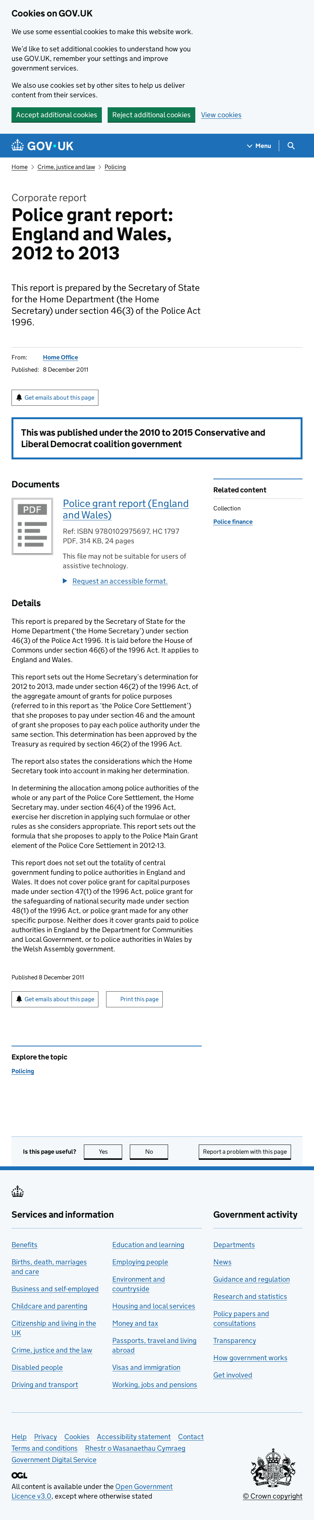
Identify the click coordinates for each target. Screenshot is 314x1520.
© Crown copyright (273, 1496)
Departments (234, 1244)
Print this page (139, 999)
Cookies (77, 1436)
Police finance (233, 521)
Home (19, 167)
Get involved (232, 1375)
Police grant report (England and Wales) (126, 509)
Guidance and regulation (251, 1279)
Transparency (234, 1340)
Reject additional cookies (151, 114)
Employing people (140, 1262)
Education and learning (148, 1244)
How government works (250, 1357)
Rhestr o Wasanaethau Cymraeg (135, 1448)
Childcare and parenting (49, 1306)
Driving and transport (44, 1384)
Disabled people (37, 1367)
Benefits (24, 1244)
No (156, 1151)
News (222, 1262)
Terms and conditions (44, 1448)
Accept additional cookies (56, 114)
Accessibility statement (134, 1436)
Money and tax (135, 1323)
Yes (110, 1151)
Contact (191, 1436)
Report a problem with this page (245, 1151)
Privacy (45, 1436)
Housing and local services (153, 1306)
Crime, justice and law (66, 167)
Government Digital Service (53, 1459)
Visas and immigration (146, 1367)
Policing (115, 167)
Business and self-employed (55, 1288)
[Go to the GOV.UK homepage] (42, 146)
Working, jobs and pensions (154, 1384)
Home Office (60, 357)
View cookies (221, 114)
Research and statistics (250, 1296)
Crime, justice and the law (51, 1350)
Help (19, 1436)
